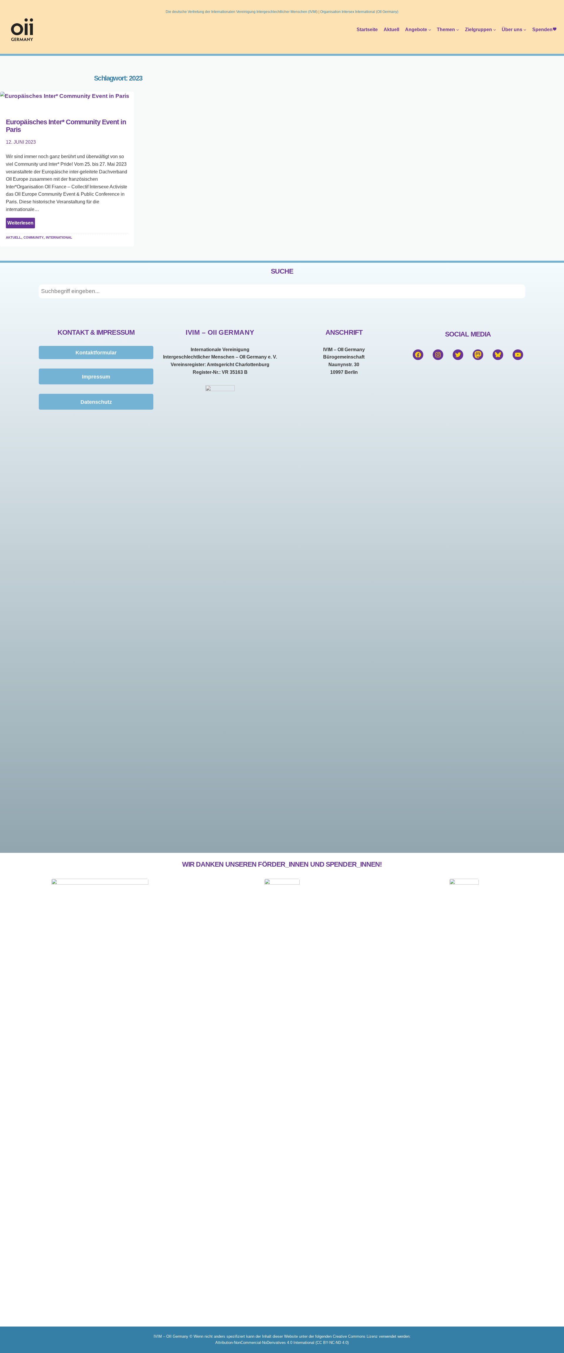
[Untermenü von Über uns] (524, 29)
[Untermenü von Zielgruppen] (494, 29)
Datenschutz (96, 402)
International (59, 237)
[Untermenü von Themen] (457, 29)
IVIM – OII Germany (220, 332)
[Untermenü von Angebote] (429, 29)
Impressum (96, 377)
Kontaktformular (96, 352)
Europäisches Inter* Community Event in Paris (66, 125)
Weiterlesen (21, 224)
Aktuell (13, 237)
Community (33, 237)
